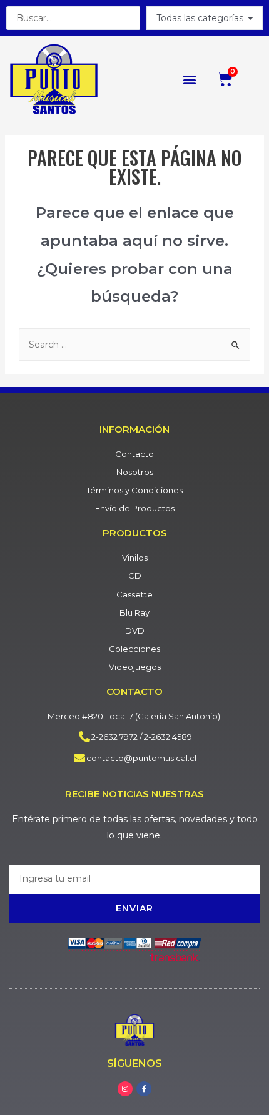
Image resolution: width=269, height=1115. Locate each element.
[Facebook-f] (143, 1088)
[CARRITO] (225, 79)
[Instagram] (125, 1088)
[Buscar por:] (134, 344)
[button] (189, 79)
